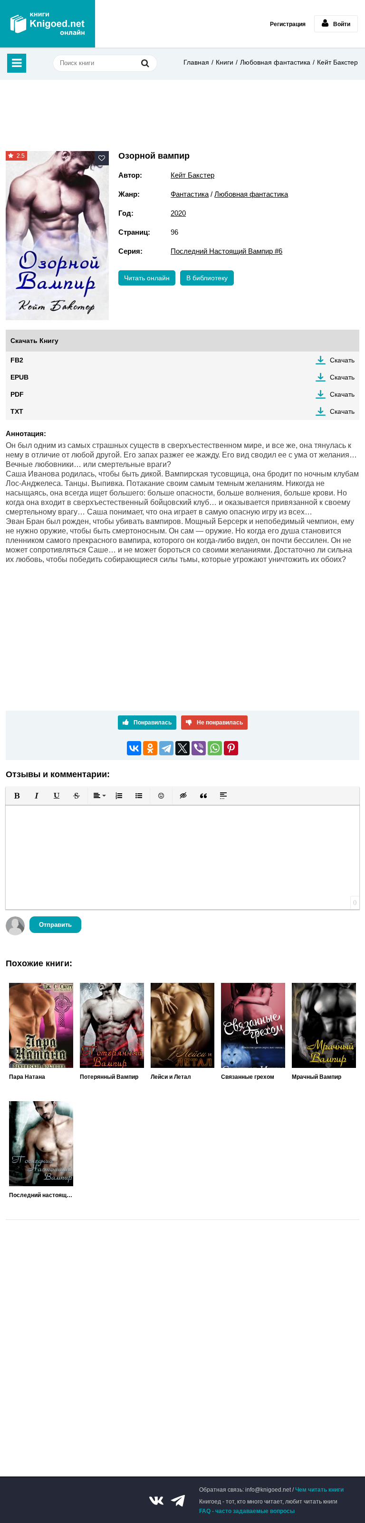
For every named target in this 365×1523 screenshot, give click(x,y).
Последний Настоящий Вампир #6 (226, 251)
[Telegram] (166, 748)
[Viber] (199, 748)
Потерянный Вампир (109, 1077)
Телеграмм (178, 1501)
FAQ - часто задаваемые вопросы (247, 1511)
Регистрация (288, 24)
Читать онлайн (147, 278)
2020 (178, 213)
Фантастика (190, 194)
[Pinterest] (231, 748)
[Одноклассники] (150, 748)
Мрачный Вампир (316, 1077)
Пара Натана (27, 1077)
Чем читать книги (319, 1489)
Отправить (55, 924)
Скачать (342, 360)
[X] (182, 748)
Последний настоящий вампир (41, 1195)
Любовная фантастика (275, 62)
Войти (341, 24)
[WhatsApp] (215, 748)
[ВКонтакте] (134, 748)
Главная (196, 62)
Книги (224, 62)
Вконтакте (156, 1501)
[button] (17, 796)
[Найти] (145, 63)
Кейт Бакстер (337, 62)
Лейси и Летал (171, 1077)
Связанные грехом (247, 1077)
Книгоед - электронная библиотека (47, 24)
